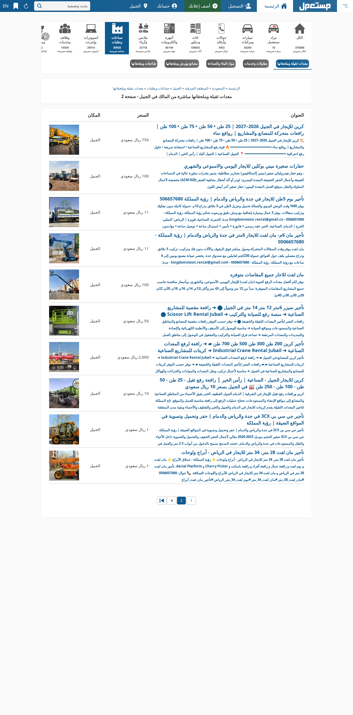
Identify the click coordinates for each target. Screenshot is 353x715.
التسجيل (235, 6)
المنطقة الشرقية (197, 88)
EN (6, 6)
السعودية (218, 88)
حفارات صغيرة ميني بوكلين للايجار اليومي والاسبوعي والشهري (231, 176)
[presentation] (45, 36)
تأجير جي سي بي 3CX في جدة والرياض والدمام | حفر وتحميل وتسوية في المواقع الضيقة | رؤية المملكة (230, 429)
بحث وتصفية (77, 5)
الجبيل (177, 88)
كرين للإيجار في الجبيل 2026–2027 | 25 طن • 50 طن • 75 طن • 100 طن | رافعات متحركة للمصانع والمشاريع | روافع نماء (229, 140)
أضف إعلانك (199, 6)
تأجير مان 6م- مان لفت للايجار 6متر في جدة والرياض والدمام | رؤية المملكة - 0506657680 (229, 248)
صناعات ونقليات (158, 88)
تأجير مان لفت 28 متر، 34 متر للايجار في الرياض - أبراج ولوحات (229, 465)
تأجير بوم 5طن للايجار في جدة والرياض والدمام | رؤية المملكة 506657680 (230, 212)
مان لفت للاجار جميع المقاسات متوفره (230, 284)
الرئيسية (271, 6)
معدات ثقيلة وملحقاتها (128, 88)
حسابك (163, 6)
